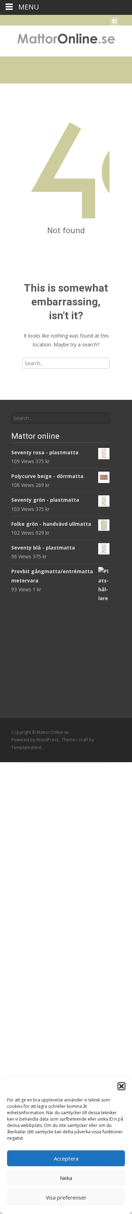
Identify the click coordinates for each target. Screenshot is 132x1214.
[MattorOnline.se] (66, 39)
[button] (121, 1086)
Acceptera (66, 1158)
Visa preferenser (66, 1197)
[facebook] (114, 22)
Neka (66, 1177)
